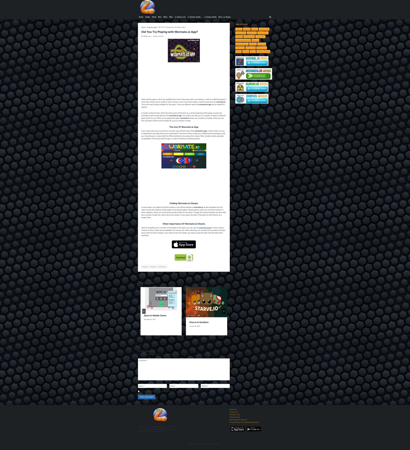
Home (141, 17)
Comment (143, 360)
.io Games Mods (210, 17)
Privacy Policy (235, 415)
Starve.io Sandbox (199, 322)
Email (172, 386)
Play (171, 17)
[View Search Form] (270, 17)
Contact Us (234, 412)
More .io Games (224, 17)
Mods (154, 17)
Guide (147, 17)
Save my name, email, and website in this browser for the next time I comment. (167, 391)
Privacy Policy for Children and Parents (244, 422)
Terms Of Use (235, 417)
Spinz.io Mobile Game (155, 315)
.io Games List (180, 17)
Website (205, 386)
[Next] (224, 311)
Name (141, 386)
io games (153, 266)
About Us (233, 409)
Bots (160, 17)
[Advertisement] (183, 81)
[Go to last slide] (144, 311)
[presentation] (161, 299)
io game (145, 266)
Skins (165, 17)
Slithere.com (147, 36)
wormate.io (162, 266)
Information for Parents (238, 420)
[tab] (179, 337)
